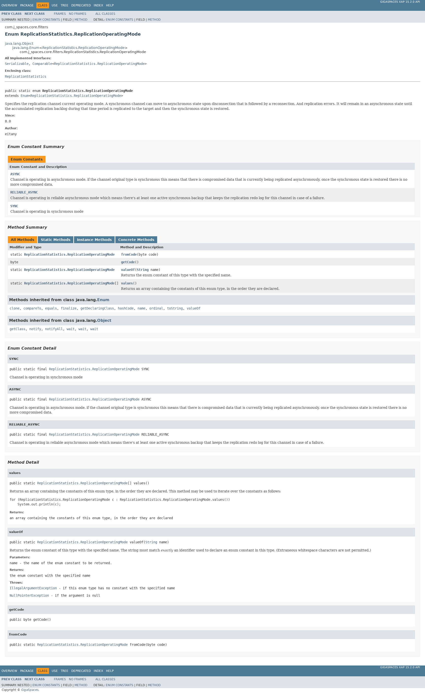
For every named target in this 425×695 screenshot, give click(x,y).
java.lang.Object (19, 43)
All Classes (105, 13)
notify (35, 329)
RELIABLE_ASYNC (24, 192)
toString (175, 308)
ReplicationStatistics (25, 76)
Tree (64, 5)
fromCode (129, 254)
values (127, 283)
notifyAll (54, 329)
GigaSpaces (29, 690)
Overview (9, 5)
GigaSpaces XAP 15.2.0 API (400, 1)
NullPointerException (29, 595)
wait (71, 329)
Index (98, 5)
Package (27, 5)
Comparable (42, 64)
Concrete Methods (136, 240)
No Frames (77, 13)
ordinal (156, 308)
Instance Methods (94, 240)
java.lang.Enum (25, 48)
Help (110, 5)
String (143, 270)
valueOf (128, 270)
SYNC (14, 206)
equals (51, 308)
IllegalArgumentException (33, 588)
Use (55, 5)
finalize (68, 308)
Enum (25, 96)
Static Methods (55, 240)
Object (104, 320)
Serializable (17, 64)
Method (81, 19)
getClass (17, 329)
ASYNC (15, 174)
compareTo (32, 308)
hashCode (126, 308)
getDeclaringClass (97, 308)
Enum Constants (46, 19)
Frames (60, 13)
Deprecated (81, 5)
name (141, 308)
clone (14, 308)
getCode (128, 262)
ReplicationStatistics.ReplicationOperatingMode (83, 48)
